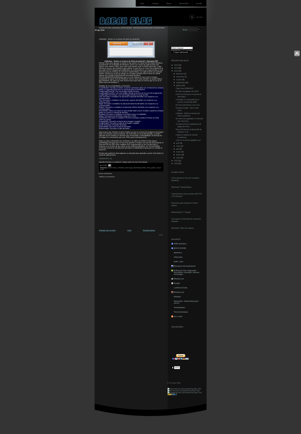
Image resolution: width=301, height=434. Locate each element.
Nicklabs (177, 297)
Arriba (161, 235)
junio (178, 143)
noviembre (180, 77)
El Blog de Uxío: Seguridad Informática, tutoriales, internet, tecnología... (187, 272)
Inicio (142, 3)
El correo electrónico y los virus (188, 105)
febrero (179, 155)
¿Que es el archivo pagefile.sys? (188, 140)
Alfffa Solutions (180, 244)
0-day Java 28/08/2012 (184, 88)
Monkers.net (179, 292)
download (137, 168)
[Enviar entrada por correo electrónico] (109, 165)
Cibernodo (178, 257)
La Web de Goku (180, 288)
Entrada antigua (149, 230)
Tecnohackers (179, 307)
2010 (176, 163)
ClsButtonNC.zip (105, 158)
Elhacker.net (179, 279)
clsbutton (120, 168)
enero (178, 158)
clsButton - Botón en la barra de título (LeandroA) (119, 39)
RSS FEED (199, 17)
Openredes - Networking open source (186, 302)
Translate (189, 50)
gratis (153, 168)
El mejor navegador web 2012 (187, 91)
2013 (176, 68)
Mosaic (168, 3)
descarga (128, 168)
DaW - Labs (178, 262)
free (148, 168)
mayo (178, 146)
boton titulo (112, 168)
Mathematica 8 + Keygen (181, 212)
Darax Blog (176, 383)
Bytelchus (178, 253)
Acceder (199, 3)
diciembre (180, 74)
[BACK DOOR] (180, 248)
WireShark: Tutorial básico (181, 187)
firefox (144, 168)
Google (177, 283)
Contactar (155, 3)
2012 (176, 71)
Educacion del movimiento (185, 266)
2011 (176, 161)
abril (178, 149)
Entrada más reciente (107, 230)
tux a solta (178, 316)
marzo (179, 152)
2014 (176, 65)
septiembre (180, 83)
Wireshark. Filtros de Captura (182, 228)
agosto (179, 85)
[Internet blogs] (172, 395)
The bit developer (181, 312)
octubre (179, 80)
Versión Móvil (183, 3)
